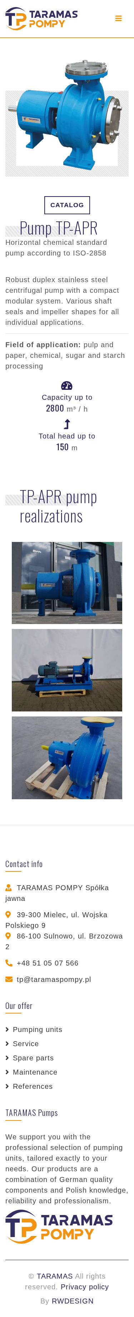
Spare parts (33, 1058)
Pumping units (38, 1029)
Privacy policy (85, 1287)
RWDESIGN (73, 1301)
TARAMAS (55, 1276)
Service (26, 1044)
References (33, 1086)
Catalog (67, 205)
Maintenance (35, 1072)
